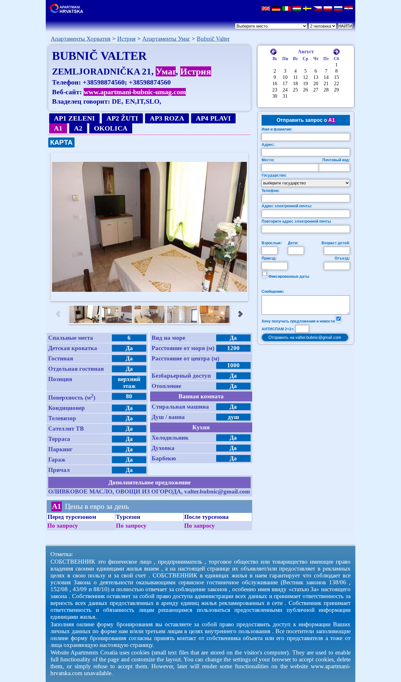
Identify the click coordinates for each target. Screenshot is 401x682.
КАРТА (61, 142)
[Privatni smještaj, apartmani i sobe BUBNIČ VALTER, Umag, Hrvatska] (348, 9)
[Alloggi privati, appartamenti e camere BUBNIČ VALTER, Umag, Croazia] (286, 9)
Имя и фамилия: (277, 129)
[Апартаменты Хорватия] (68, 11)
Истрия (195, 71)
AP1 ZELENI (74, 118)
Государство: (274, 175)
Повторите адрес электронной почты (296, 221)
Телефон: (270, 191)
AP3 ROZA (167, 118)
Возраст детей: (335, 243)
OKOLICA (110, 128)
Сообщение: (273, 291)
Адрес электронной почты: (287, 206)
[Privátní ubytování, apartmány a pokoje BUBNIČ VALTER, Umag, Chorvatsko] (317, 9)
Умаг (166, 71)
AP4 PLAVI (213, 118)
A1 (58, 128)
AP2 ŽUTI (122, 118)
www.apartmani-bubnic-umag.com (135, 92)
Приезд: (269, 258)
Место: (268, 160)
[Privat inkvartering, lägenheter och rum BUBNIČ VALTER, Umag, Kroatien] (307, 9)
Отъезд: (342, 258)
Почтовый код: (336, 160)
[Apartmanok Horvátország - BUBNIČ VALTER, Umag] (297, 9)
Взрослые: (272, 243)
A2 (78, 128)
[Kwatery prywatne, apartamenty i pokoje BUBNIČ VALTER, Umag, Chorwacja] (328, 9)
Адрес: (268, 144)
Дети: (293, 243)
